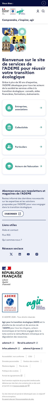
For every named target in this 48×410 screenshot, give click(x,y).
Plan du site (23, 366)
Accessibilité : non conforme (13, 356)
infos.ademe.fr (9, 348)
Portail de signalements (11, 375)
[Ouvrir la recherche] (43, 11)
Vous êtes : (7, 4)
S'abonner (11, 214)
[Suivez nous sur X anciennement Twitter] (11, 254)
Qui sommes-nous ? (12, 239)
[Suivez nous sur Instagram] (36, 254)
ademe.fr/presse (31, 348)
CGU (30, 356)
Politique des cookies (10, 371)
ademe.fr (7, 343)
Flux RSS (6, 234)
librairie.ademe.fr (26, 343)
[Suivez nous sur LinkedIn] (20, 254)
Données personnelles (10, 361)
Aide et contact (10, 229)
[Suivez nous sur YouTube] (28, 254)
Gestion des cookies (31, 361)
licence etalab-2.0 (20, 386)
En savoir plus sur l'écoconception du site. (18, 399)
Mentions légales (8, 366)
